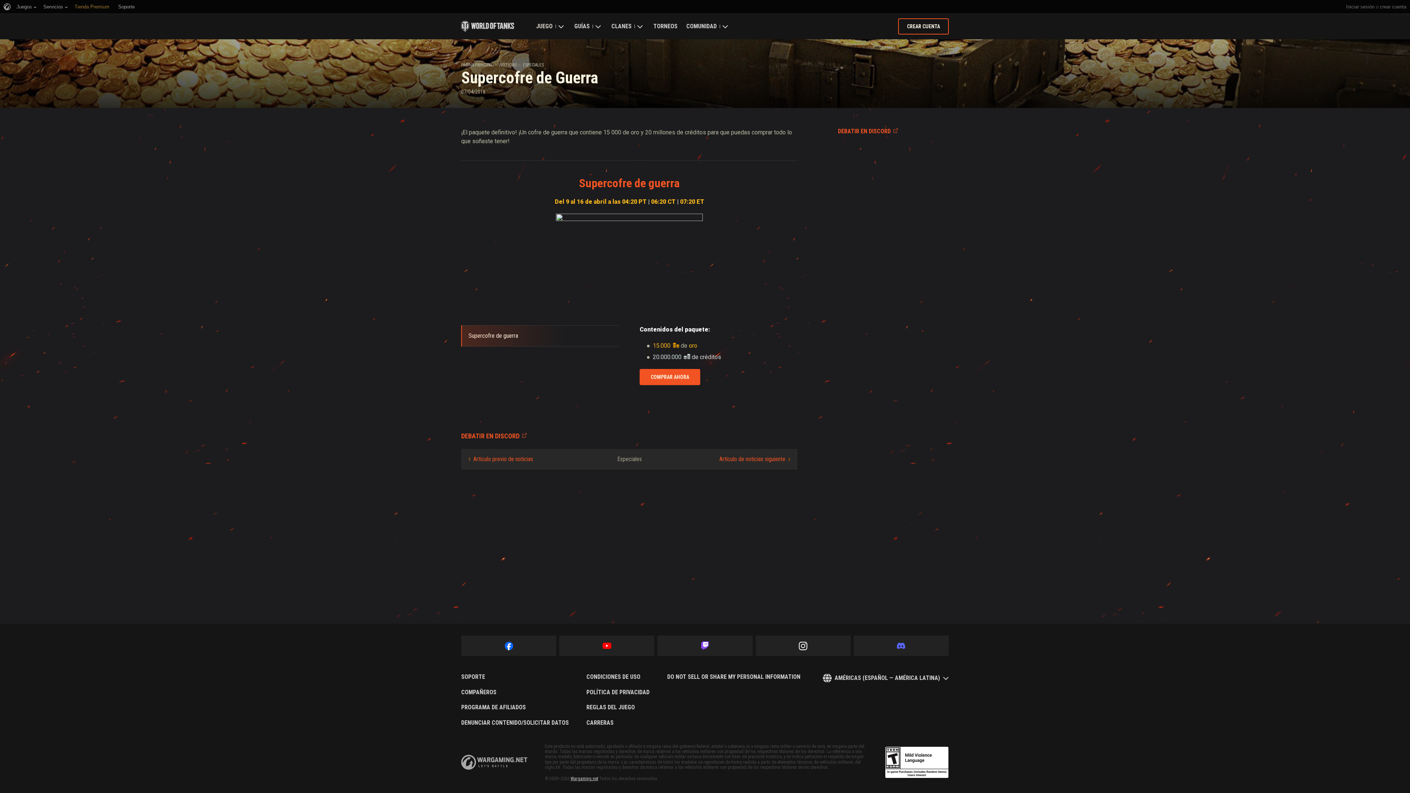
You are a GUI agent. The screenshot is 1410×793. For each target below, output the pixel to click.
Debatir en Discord (864, 131)
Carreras (600, 723)
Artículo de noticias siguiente (752, 459)
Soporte (473, 677)
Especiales (533, 65)
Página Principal (477, 65)
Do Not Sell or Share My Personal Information (733, 677)
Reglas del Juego (610, 707)
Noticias (508, 65)
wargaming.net (494, 762)
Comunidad (701, 26)
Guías (582, 26)
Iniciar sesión (1360, 7)
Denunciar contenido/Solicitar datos (515, 723)
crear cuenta (1393, 7)
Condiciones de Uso (613, 677)
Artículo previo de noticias (503, 459)
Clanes (621, 26)
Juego (544, 26)
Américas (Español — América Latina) (887, 677)
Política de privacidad (618, 692)
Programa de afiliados (493, 707)
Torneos (665, 26)
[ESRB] (917, 762)
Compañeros (478, 692)
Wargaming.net (584, 778)
